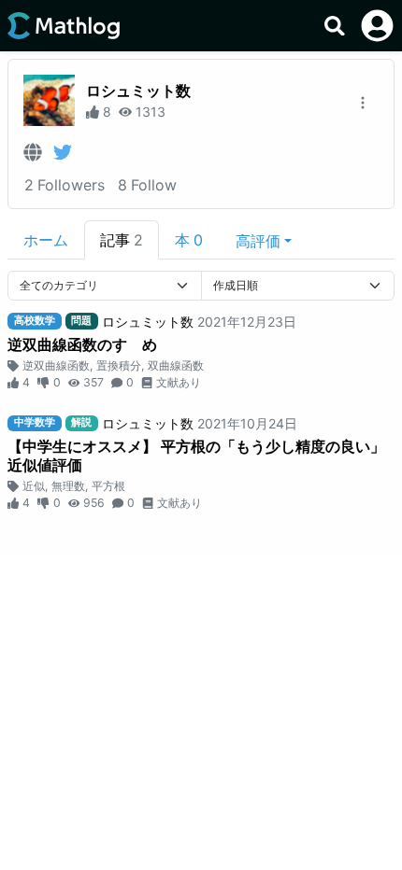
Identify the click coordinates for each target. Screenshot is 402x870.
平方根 (108, 486)
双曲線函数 (176, 365)
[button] (264, 240)
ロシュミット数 (138, 90)
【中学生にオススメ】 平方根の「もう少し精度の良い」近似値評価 (196, 455)
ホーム (45, 240)
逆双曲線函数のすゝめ (82, 344)
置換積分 (118, 365)
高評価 (258, 240)
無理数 (68, 486)
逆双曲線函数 (56, 365)
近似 (33, 486)
